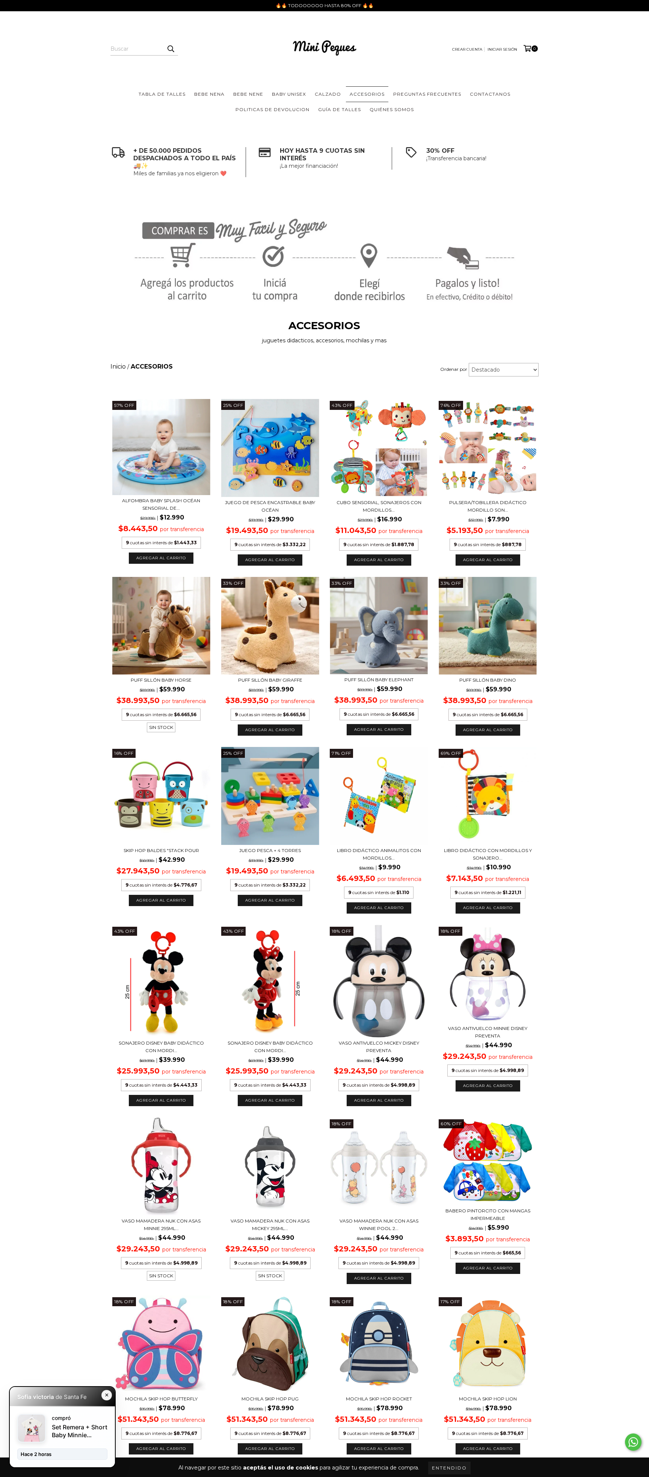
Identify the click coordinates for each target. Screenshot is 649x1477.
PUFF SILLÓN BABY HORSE (161, 680)
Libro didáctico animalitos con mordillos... (379, 854)
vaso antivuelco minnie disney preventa (487, 1032)
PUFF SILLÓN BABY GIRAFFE (270, 680)
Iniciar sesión (502, 49)
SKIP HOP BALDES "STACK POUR (161, 850)
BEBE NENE (248, 94)
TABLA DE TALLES (162, 94)
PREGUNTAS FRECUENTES (427, 94)
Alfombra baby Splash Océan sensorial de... (161, 504)
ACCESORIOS (367, 94)
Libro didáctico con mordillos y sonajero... (488, 854)
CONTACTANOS (490, 94)
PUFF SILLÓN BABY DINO (487, 680)
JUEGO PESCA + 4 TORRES (270, 850)
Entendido (449, 1468)
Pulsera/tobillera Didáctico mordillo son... (488, 506)
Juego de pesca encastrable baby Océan (270, 506)
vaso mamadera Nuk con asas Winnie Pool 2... (379, 1224)
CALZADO (328, 94)
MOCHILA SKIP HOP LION (488, 1399)
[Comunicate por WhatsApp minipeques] (633, 1442)
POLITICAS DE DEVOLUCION (272, 109)
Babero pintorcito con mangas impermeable (487, 1214)
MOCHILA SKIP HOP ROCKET (379, 1399)
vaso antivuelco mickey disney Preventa (379, 1046)
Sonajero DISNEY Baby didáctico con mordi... (161, 1046)
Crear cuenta (467, 49)
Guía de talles (339, 109)
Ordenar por (453, 369)
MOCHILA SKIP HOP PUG (270, 1399)
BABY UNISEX (289, 94)
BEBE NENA (209, 94)
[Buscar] (170, 49)
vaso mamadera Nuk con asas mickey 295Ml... (270, 1224)
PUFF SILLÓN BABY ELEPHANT (379, 679)
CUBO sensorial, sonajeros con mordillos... (379, 506)
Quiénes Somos (392, 109)
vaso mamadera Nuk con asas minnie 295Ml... (161, 1224)
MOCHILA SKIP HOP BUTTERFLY (161, 1399)
